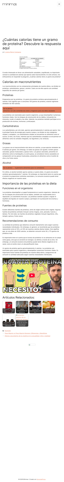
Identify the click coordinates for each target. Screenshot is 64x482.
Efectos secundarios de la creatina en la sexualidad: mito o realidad (27, 336)
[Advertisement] (32, 21)
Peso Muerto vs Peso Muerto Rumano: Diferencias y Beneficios (26, 333)
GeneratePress (41, 479)
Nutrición (8, 331)
